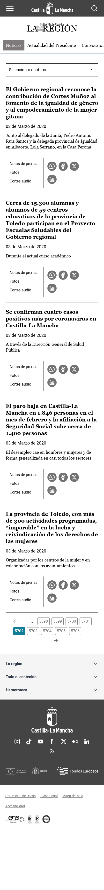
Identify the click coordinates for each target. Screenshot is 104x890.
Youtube (40, 741)
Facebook (52, 741)
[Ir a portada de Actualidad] (52, 28)
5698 (43, 621)
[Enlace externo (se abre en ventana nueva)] (37, 819)
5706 (75, 631)
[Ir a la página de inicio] (52, 8)
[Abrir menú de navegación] (10, 8)
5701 (85, 621)
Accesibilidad (15, 806)
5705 (61, 631)
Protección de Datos (20, 796)
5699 (57, 621)
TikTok (29, 741)
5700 (71, 621)
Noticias (14, 45)
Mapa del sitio (72, 796)
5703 (33, 631)
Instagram (17, 741)
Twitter (63, 741)
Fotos (14, 172)
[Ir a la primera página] (19, 621)
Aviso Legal (49, 796)
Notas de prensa (23, 163)
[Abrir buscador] (94, 8)
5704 (47, 631)
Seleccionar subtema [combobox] (28, 69)
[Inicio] (52, 720)
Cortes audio (20, 181)
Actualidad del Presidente (51, 45)
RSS (52, 751)
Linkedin (87, 741)
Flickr (75, 741)
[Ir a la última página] (52, 641)
